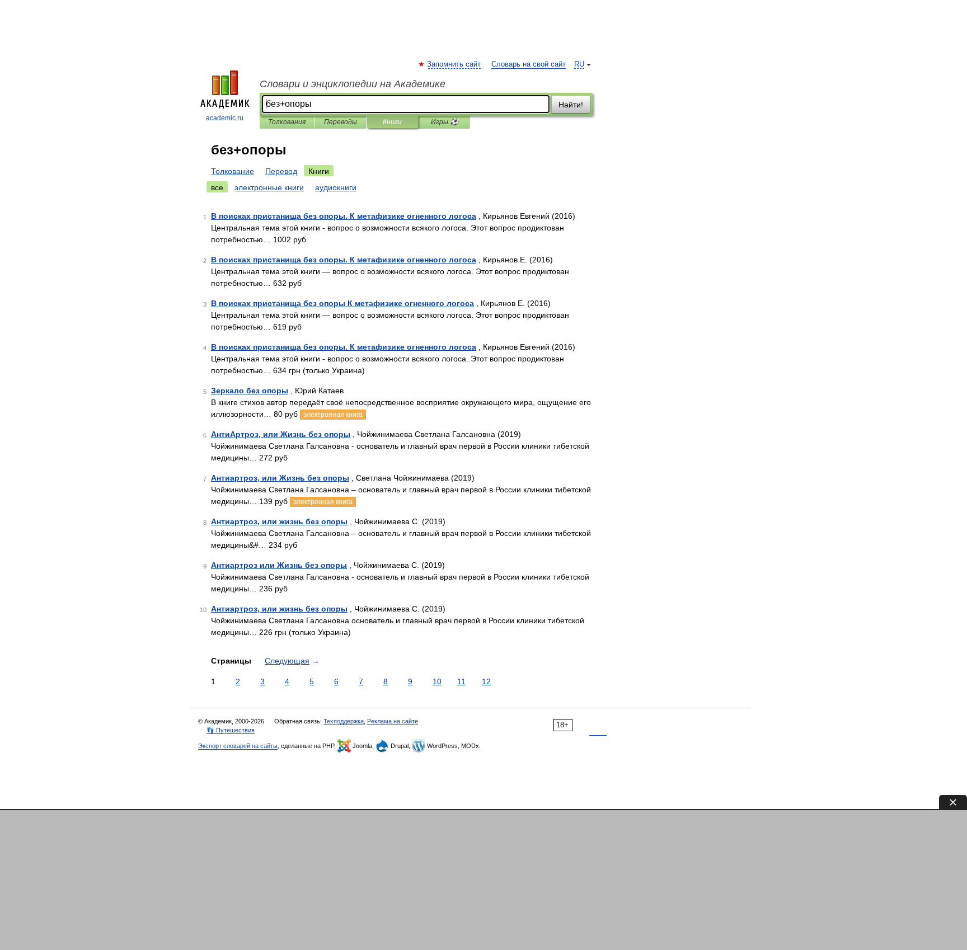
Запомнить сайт (454, 64)
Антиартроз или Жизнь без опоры (279, 565)
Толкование (232, 171)
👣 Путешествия (230, 730)
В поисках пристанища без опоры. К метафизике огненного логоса (343, 215)
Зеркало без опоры (249, 390)
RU (579, 64)
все (217, 187)
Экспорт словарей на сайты (238, 745)
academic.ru (224, 118)
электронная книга (333, 414)
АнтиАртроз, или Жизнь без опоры (280, 434)
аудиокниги (335, 187)
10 (437, 681)
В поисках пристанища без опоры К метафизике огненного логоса (342, 303)
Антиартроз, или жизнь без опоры (279, 521)
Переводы (340, 122)
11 (461, 681)
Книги (392, 122)
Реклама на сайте (392, 721)
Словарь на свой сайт (528, 64)
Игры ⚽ (444, 122)
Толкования (287, 122)
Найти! (570, 104)
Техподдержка (343, 721)
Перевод (281, 171)
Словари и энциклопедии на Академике (352, 84)
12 (486, 681)
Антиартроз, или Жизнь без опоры (280, 477)
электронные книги (269, 187)
